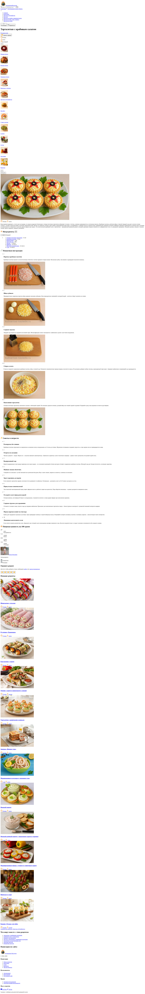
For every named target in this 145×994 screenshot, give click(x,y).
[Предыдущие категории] (2, 44)
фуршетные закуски (9, 943)
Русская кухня (4, 33)
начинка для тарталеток (10, 938)
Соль (8, 247)
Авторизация (7, 973)
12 (3, 235)
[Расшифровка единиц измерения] (16, 232)
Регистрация (7, 974)
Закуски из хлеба (8, 21)
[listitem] (72, 593)
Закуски (6, 17)
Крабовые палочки (11, 239)
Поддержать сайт (8, 976)
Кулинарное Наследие (11, 953)
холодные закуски (8, 942)
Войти (21, 9)
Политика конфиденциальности (12, 983)
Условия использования (10, 981)
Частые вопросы (8, 967)
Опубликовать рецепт (13, 9)
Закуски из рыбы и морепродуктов (13, 18)
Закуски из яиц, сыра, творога (11, 19)
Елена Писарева (13, 554)
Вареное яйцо (10, 240)
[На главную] (3, 953)
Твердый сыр (10, 241)
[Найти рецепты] (17, 7)
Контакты (6, 966)
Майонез (9, 244)
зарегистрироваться (35, 569)
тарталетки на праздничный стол (12, 940)
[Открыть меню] (1, 10)
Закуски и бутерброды (9, 15)
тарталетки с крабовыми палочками (13, 935)
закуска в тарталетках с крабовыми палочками (16, 939)
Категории (3, 9)
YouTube (4, 989)
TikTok (10, 989)
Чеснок (8, 243)
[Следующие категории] (2, 171)
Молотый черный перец (13, 246)
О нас (5, 964)
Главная (6, 12)
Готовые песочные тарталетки (14, 237)
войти (25, 569)
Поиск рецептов (8, 962)
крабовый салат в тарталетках (11, 936)
